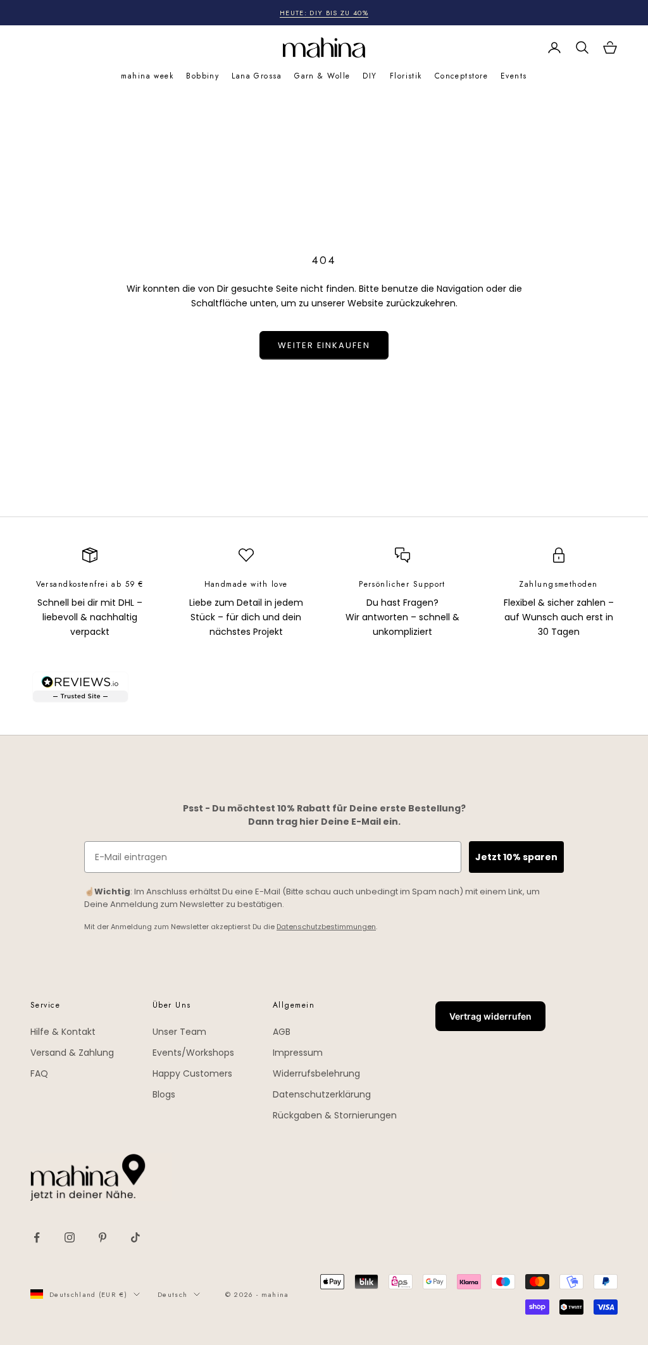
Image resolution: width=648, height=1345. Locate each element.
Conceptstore (461, 76)
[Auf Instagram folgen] (69, 1237)
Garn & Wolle (322, 76)
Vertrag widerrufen (490, 1016)
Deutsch (172, 1294)
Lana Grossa (257, 76)
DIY (370, 76)
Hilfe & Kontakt (63, 1031)
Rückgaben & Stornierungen (335, 1115)
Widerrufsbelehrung (316, 1073)
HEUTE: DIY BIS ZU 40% (324, 13)
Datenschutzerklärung (322, 1094)
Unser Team (179, 1031)
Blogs (164, 1094)
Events (514, 76)
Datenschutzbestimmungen (326, 927)
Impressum (298, 1052)
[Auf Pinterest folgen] (102, 1237)
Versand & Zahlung (72, 1052)
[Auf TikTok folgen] (135, 1237)
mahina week (147, 76)
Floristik (406, 76)
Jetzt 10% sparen (516, 857)
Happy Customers (192, 1073)
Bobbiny (202, 76)
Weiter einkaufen (324, 345)
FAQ (39, 1073)
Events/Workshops (193, 1052)
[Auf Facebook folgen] (36, 1237)
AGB (281, 1031)
